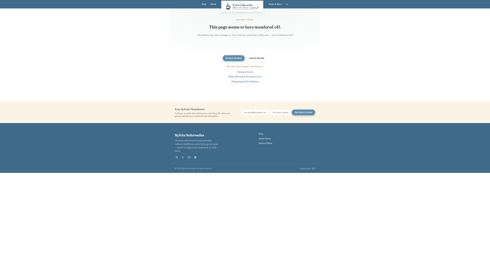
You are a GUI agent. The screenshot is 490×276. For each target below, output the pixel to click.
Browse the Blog (234, 58)
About (213, 4)
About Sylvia (265, 138)
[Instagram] (189, 157)
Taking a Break (245, 72)
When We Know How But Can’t (245, 76)
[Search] (287, 4)
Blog (204, 4)
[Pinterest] (195, 157)
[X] (177, 157)
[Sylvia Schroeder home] (242, 6)
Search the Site (256, 58)
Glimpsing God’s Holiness (245, 81)
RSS (313, 168)
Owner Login (305, 168)
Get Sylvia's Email (303, 112)
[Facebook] (183, 157)
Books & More (275, 4)
